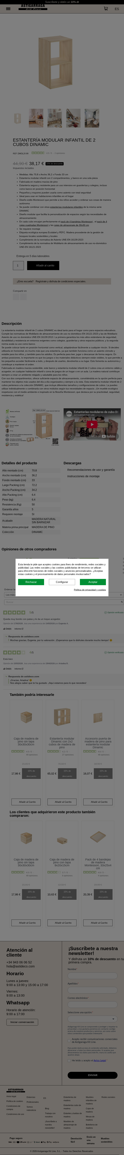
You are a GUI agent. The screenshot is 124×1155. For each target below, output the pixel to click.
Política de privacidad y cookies (90, 589)
